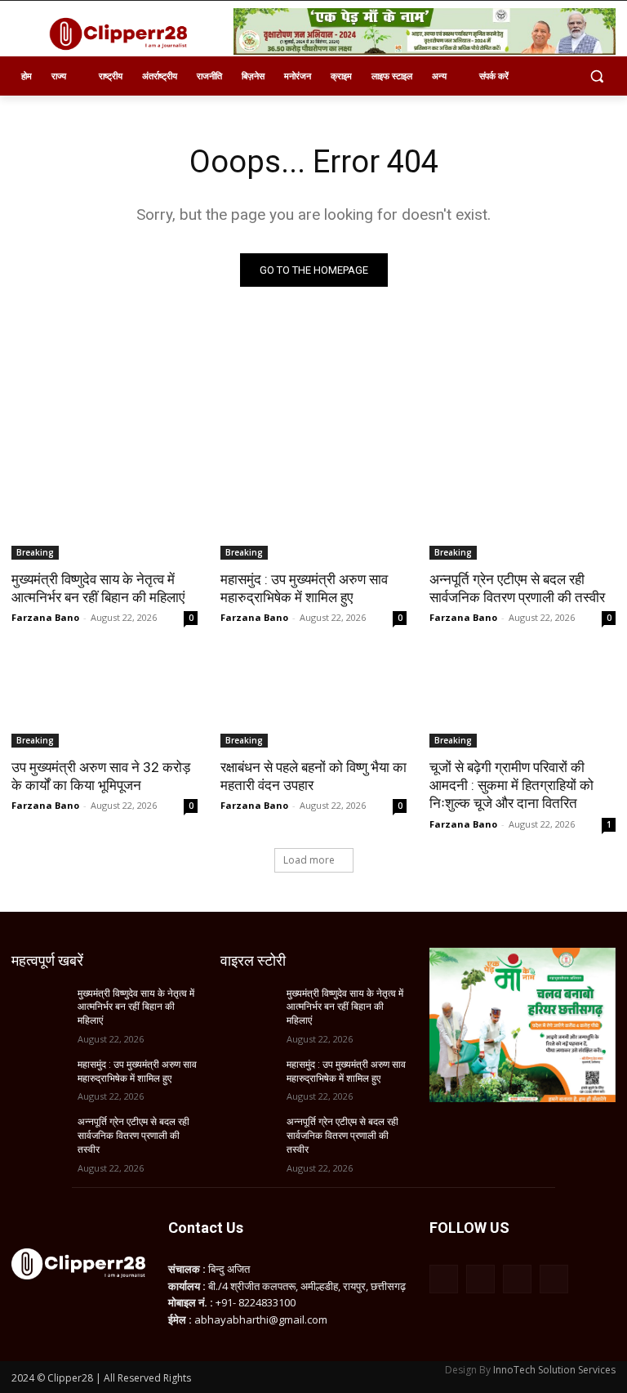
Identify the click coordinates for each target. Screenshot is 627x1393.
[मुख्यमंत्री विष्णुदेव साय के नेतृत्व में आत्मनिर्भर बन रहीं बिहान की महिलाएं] (104, 513)
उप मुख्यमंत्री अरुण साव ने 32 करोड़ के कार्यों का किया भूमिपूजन (100, 776)
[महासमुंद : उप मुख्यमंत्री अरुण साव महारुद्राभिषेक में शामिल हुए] (313, 513)
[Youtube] (554, 1279)
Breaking (35, 552)
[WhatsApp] (517, 1279)
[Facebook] (443, 1279)
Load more (309, 860)
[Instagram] (480, 1279)
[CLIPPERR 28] (122, 33)
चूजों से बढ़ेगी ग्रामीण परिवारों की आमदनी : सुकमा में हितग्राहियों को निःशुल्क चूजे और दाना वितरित (511, 785)
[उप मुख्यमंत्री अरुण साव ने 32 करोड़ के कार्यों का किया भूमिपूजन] (104, 701)
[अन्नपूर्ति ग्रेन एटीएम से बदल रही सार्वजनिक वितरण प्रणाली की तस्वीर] (522, 513)
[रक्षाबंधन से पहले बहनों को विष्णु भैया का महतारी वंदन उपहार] (313, 701)
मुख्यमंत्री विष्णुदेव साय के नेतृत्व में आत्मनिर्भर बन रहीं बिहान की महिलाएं (98, 588)
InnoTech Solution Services (554, 1370)
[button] (596, 76)
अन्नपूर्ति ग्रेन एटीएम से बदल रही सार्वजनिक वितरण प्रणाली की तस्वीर (517, 588)
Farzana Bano (45, 617)
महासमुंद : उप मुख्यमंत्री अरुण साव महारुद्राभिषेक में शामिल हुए (304, 588)
